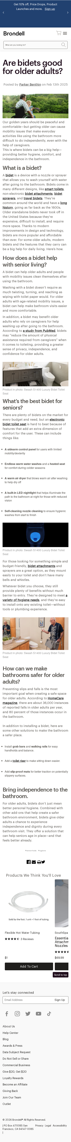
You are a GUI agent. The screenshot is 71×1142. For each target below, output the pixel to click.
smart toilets (54, 189)
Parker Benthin (30, 84)
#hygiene (42, 851)
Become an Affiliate (15, 1084)
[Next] (67, 13)
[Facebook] (28, 861)
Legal (48, 1126)
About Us (9, 1026)
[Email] (33, 861)
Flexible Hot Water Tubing (22, 933)
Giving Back (10, 1091)
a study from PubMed (39, 330)
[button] (59, 33)
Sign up (50, 9)
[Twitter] (42, 861)
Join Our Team (12, 1097)
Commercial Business (16, 1065)
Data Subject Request (17, 1052)
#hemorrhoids (30, 851)
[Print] (37, 861)
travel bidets (33, 198)
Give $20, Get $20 (15, 1071)
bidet (9, 175)
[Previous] (3, 13)
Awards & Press (12, 1045)
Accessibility (60, 1126)
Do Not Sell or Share (16, 1058)
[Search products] (63, 45)
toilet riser (19, 761)
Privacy (39, 1126)
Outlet (7, 1104)
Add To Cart (29, 966)
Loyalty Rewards (13, 1078)
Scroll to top (60, 974)
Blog (5, 1039)
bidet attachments (39, 193)
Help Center (10, 1033)
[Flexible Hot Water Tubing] (29, 903)
